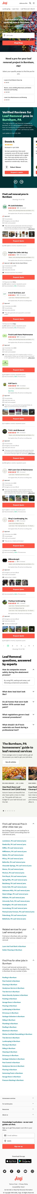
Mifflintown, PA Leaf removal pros (14, 851)
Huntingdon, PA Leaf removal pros (14, 905)
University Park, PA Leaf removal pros (16, 901)
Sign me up (18, 1146)
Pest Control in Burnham (11, 981)
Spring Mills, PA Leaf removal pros (14, 880)
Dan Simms (32, 783)
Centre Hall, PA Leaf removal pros (14, 887)
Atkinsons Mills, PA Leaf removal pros (16, 890)
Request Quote (18, 241)
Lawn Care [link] (15, 9)
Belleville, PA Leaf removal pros (13, 862)
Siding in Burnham (8, 1020)
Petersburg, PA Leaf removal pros (14, 915)
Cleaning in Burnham (9, 985)
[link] (7, 167)
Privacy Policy (23, 1184)
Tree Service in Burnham (11, 992)
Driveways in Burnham (10, 1013)
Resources (5, 1109)
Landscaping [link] (6, 9)
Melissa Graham (8, 783)
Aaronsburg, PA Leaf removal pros (14, 908)
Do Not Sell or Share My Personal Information (18, 1190)
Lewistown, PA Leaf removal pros (14, 841)
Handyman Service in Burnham (13, 988)
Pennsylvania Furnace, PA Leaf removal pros (18, 912)
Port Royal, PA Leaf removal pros (14, 876)
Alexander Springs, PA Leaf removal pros (17, 866)
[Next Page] (33, 646)
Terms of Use (13, 1184)
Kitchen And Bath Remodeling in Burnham (17, 1034)
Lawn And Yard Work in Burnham (14, 946)
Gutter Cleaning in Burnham (12, 950)
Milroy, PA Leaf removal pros (12, 859)
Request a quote (17, 172)
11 (29, 646)
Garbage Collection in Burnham (13, 1016)
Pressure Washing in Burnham (13, 1080)
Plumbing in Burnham (10, 1024)
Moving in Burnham (9, 1045)
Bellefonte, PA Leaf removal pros (14, 919)
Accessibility (18, 1187)
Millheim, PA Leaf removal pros (13, 898)
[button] (5, 234)
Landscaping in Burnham (11, 1009)
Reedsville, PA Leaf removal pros (14, 844)
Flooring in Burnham (9, 1006)
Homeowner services (8, 1098)
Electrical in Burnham (10, 1031)
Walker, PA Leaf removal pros (12, 855)
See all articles (11, 762)
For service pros (7, 1104)
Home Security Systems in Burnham (15, 995)
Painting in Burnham (9, 999)
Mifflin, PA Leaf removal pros (12, 848)
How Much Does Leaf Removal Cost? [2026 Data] (14, 788)
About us (5, 1115)
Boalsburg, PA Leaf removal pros (14, 883)
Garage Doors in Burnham (11, 1002)
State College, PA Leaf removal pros (15, 894)
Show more (32, 229)
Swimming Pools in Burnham (12, 1073)
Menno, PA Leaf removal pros (12, 869)
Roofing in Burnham (9, 977)
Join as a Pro (23, 3)
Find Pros (18, 43)
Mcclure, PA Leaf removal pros (13, 873)
